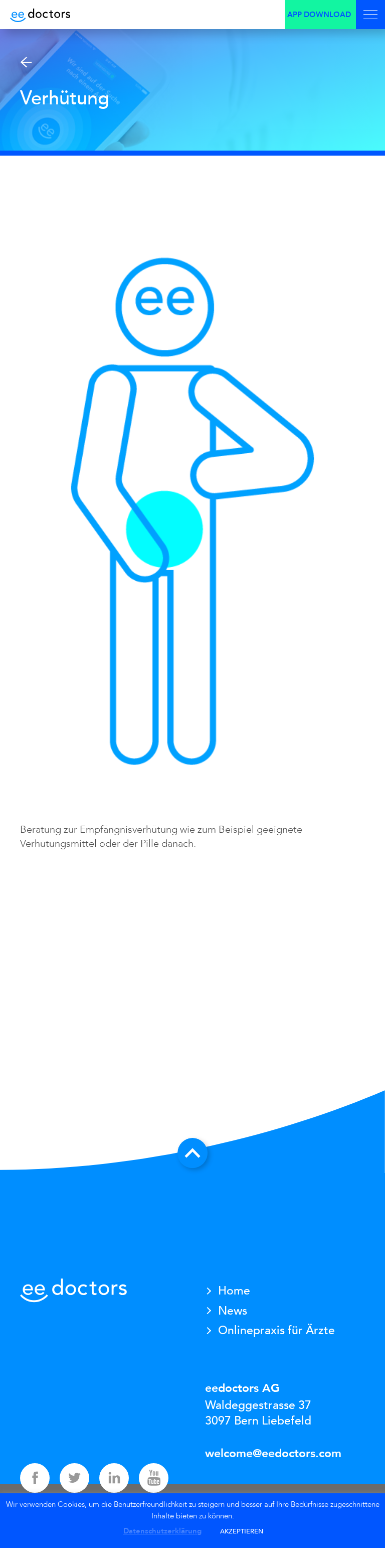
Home (234, 1291)
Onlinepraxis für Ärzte (276, 1330)
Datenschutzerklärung (162, 1531)
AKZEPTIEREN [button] (241, 1531)
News (232, 1311)
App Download (319, 15)
